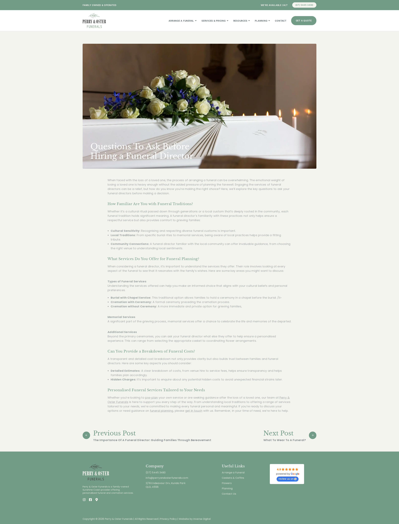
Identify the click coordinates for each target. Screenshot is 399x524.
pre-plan (151, 398)
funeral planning (161, 411)
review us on (286, 478)
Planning (261, 20)
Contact (280, 20)
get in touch (193, 411)
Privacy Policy (168, 519)
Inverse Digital (202, 519)
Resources (240, 20)
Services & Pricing (214, 20)
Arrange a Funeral (181, 20)
